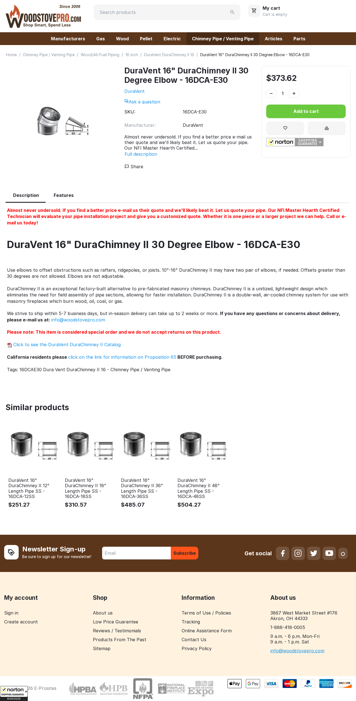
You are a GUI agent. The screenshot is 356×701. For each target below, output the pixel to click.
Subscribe (184, 553)
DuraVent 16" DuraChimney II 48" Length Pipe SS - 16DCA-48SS (198, 488)
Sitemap (101, 648)
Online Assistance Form (207, 630)
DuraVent (134, 91)
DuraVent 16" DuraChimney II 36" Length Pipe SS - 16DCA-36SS (142, 488)
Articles (273, 38)
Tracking (191, 622)
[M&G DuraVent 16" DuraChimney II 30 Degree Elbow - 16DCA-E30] (62, 121)
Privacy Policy (197, 648)
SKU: (129, 112)
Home (11, 54)
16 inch (131, 54)
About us (103, 613)
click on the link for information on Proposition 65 (122, 357)
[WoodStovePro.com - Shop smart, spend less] (43, 15)
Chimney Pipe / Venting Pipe (223, 38)
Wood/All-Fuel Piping (100, 54)
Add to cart (306, 111)
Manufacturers (68, 38)
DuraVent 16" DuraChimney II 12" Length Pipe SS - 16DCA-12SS (29, 488)
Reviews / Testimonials (117, 630)
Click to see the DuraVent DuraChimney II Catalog (66, 344)
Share (136, 166)
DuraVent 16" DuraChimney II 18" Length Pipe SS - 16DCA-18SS (85, 488)
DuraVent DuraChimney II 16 (169, 54)
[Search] (232, 12)
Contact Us (194, 639)
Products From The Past (119, 639)
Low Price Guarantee (115, 622)
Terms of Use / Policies (206, 613)
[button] (14, 693)
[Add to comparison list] (327, 128)
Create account (21, 622)
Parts (299, 38)
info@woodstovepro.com (78, 320)
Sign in (11, 613)
